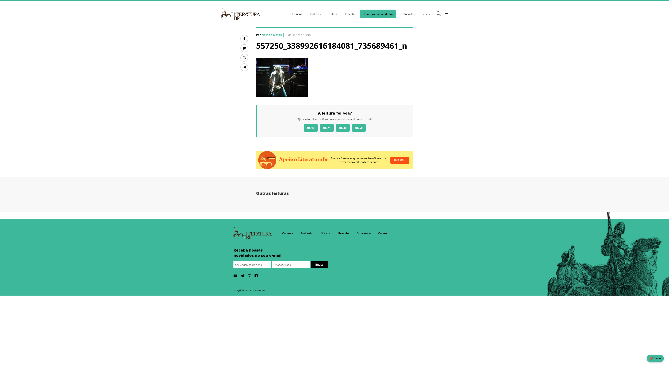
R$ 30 (343, 128)
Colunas (297, 14)
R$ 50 (359, 128)
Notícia (333, 14)
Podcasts (315, 14)
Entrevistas (407, 14)
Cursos (425, 14)
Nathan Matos (272, 35)
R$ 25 (326, 128)
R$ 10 (310, 128)
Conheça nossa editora (378, 14)
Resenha (350, 14)
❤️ (655, 358)
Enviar (319, 264)
